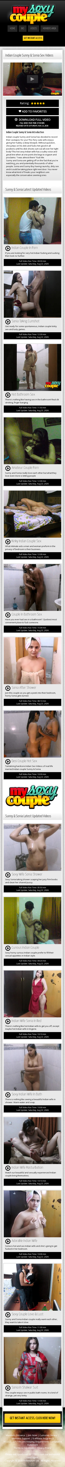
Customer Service (48, 1435)
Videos (33, 28)
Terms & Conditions (24, 1447)
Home (12, 28)
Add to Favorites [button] (34, 111)
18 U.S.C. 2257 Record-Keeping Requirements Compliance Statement (32, 1443)
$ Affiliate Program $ (43, 1438)
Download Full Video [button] (33, 122)
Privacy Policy (44, 1447)
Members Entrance (15, 1435)
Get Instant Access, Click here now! (32, 1418)
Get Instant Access (33, 38)
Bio (22, 28)
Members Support (21, 1438)
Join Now (32, 1435)
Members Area (49, 28)
